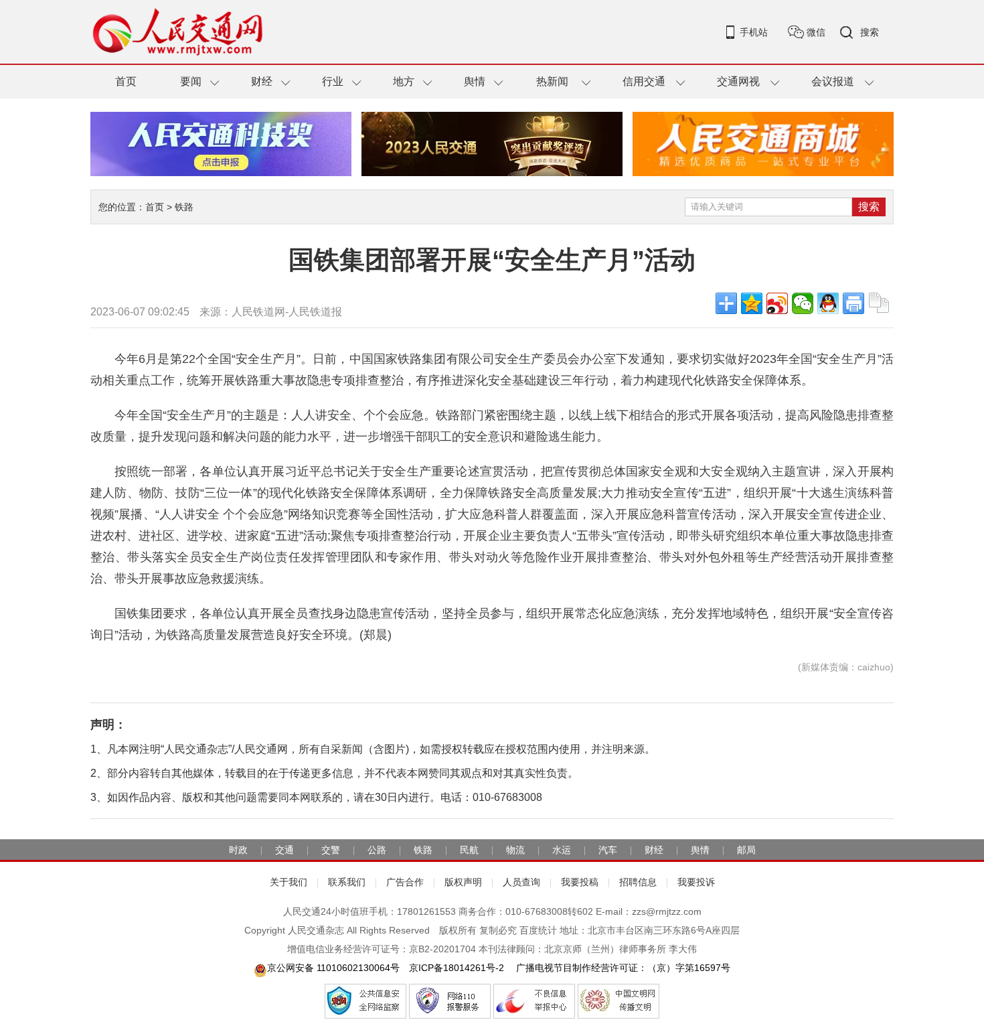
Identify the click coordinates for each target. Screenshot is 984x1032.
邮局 (746, 849)
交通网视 (738, 81)
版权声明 (463, 882)
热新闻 (552, 81)
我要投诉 (696, 882)
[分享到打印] (853, 303)
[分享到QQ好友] (828, 303)
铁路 (184, 207)
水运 (561, 849)
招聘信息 (638, 882)
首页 (126, 81)
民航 (469, 849)
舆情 (474, 81)
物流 (515, 849)
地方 (403, 81)
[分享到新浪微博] (777, 303)
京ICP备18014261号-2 (456, 967)
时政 (238, 849)
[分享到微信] (802, 303)
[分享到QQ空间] (751, 303)
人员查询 (521, 882)
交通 (284, 849)
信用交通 (644, 81)
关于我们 (288, 882)
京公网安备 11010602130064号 (333, 967)
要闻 (190, 81)
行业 (332, 81)
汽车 (607, 849)
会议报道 (832, 81)
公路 (376, 849)
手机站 (754, 32)
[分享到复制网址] (879, 303)
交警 (330, 849)
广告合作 (405, 882)
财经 (261, 81)
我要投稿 (579, 882)
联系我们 (346, 882)
